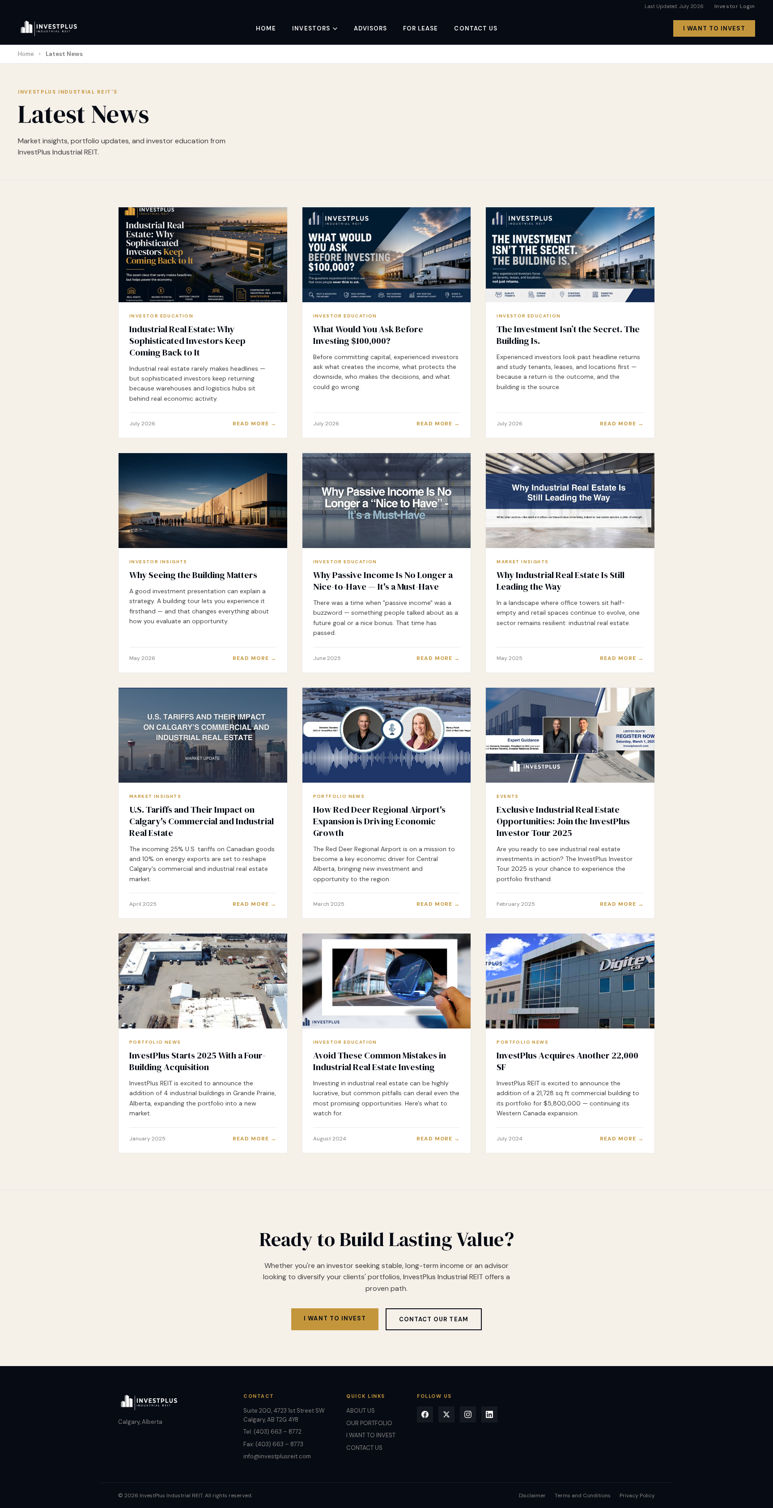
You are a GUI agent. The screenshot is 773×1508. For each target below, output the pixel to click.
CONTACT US (475, 28)
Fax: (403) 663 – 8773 (273, 1444)
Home (26, 54)
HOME (266, 28)
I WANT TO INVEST (714, 28)
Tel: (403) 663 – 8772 (272, 1431)
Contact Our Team (433, 1319)
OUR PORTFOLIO (369, 1423)
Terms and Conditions (583, 1495)
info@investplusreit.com (277, 1456)
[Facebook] (425, 1414)
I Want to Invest (335, 1318)
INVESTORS (311, 28)
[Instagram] (468, 1414)
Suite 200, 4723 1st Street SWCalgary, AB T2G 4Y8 (284, 1415)
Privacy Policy (637, 1495)
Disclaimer (532, 1495)
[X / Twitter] (446, 1414)
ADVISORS (370, 28)
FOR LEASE (420, 28)
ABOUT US (360, 1410)
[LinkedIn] (489, 1414)
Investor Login (734, 6)
